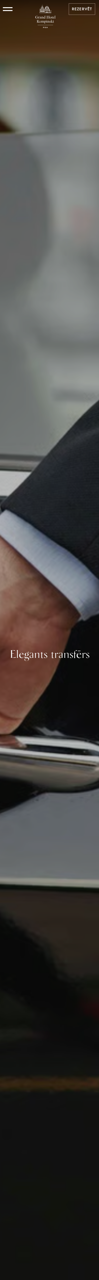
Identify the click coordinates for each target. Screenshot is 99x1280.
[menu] (7, 9)
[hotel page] (45, 9)
